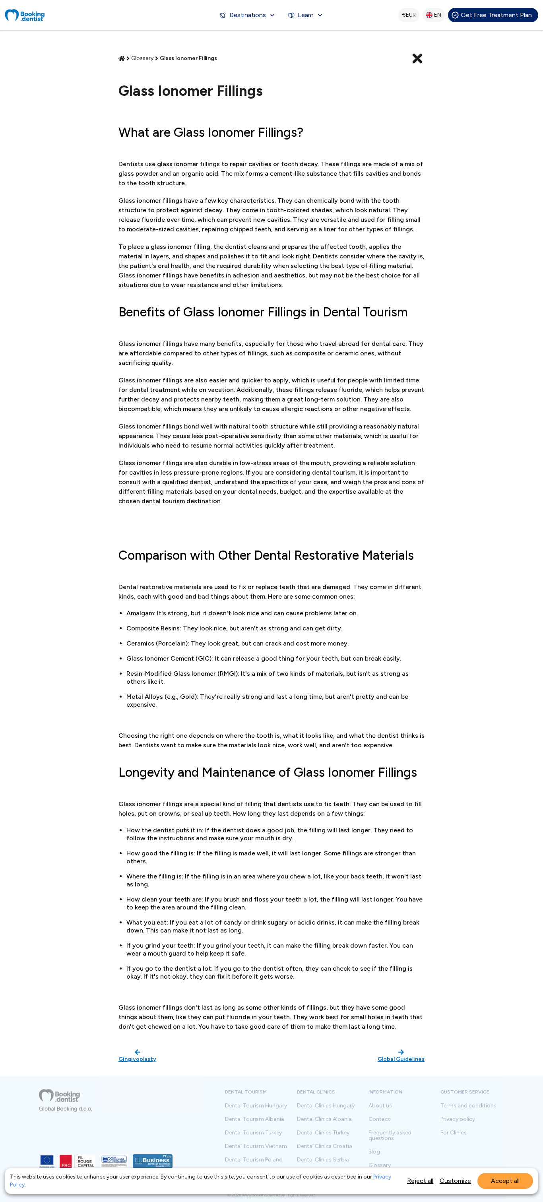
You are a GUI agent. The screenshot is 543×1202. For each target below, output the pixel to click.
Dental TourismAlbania (254, 1119)
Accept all (505, 1181)
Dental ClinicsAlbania (324, 1119)
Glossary (379, 1165)
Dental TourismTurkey (253, 1133)
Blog (374, 1152)
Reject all (420, 1181)
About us (380, 1106)
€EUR (409, 15)
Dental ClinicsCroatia (324, 1146)
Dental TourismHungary (256, 1106)
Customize (455, 1181)
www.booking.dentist (261, 1195)
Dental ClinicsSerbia (323, 1160)
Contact (379, 1119)
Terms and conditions (468, 1106)
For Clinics (453, 1133)
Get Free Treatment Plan (496, 15)
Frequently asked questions (389, 1135)
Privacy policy (457, 1119)
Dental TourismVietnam (256, 1146)
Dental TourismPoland (254, 1160)
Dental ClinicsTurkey (323, 1133)
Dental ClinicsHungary (326, 1106)
